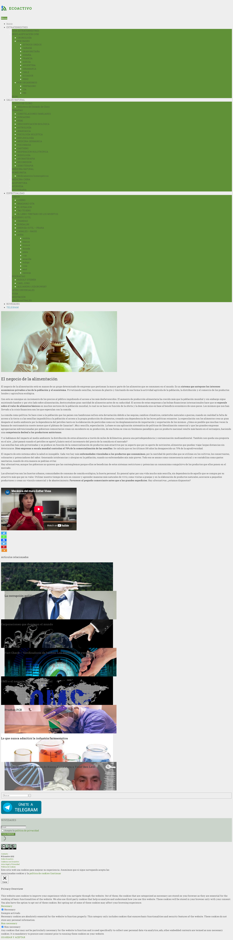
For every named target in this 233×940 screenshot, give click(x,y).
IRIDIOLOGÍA (23, 155)
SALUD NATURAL (15, 99)
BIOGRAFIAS (18, 276)
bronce (26, 245)
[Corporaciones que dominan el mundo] (57, 633)
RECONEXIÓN (24, 162)
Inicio (9, 23)
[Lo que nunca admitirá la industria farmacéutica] (57, 747)
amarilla (27, 259)
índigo (26, 262)
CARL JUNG (23, 283)
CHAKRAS (22, 220)
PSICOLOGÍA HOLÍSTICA (30, 134)
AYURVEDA (17, 186)
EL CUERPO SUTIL (21, 217)
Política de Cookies (8, 867)
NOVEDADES (13, 303)
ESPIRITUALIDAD (15, 193)
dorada (26, 248)
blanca (26, 241)
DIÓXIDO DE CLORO (22, 103)
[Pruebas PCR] (60, 718)
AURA (20, 234)
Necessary (10, 909)
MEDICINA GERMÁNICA (29, 141)
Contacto (4, 854)
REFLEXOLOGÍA (25, 137)
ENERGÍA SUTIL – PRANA (30, 227)
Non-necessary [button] (9, 923)
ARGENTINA (29, 65)
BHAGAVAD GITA (26, 203)
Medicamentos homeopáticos (33, 175)
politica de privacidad (27, 830)
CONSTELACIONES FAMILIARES (34, 113)
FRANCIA (27, 58)
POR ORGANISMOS (27, 82)
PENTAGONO (29, 86)
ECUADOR (28, 75)
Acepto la (21, 830)
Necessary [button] (6, 906)
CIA (24, 89)
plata (25, 252)
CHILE (26, 72)
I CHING (21, 200)
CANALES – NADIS (27, 231)
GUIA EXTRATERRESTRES (25, 30)
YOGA (15, 293)
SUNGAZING (23, 117)
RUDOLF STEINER (26, 279)
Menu (4, 18)
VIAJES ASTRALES (22, 300)
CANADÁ (27, 47)
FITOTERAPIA (19, 189)
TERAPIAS (17, 110)
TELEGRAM (12, 307)
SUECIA (27, 61)
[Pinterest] (3, 547)
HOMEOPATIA (19, 172)
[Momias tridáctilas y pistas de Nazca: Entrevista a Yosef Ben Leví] (60, 775)
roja (25, 255)
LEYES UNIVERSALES (23, 290)
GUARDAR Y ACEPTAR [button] (13, 937)
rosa (25, 265)
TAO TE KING (24, 210)
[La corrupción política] (60, 604)
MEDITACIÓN (18, 296)
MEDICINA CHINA (21, 179)
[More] (4, 550)
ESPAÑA (27, 55)
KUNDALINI (23, 224)
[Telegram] (3, 533)
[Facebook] (3, 540)
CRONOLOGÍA (24, 37)
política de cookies (39, 873)
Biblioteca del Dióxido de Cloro (33, 106)
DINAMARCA (29, 68)
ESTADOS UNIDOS (32, 44)
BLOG (15, 96)
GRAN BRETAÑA (31, 51)
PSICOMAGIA (24, 144)
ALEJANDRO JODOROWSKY (32, 286)
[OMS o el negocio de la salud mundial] (57, 690)
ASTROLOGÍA (24, 127)
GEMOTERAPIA (25, 165)
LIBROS (16, 196)
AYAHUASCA (24, 131)
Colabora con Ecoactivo (10, 862)
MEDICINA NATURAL (23, 169)
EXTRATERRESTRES (17, 27)
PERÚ (25, 79)
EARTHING (22, 148)
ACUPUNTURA (19, 182)
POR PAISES (23, 41)
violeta (26, 238)
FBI (24, 92)
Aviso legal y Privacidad (10, 864)
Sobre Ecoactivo (7, 859)
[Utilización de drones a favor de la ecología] (57, 576)
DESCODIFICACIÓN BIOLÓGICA (33, 124)
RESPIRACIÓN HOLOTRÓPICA (32, 151)
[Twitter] (3, 543)
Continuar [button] (55, 873)
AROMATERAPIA (26, 158)
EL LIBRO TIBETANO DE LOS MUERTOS (37, 214)
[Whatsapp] (3, 536)
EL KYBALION (24, 207)
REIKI (20, 120)
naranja (27, 272)
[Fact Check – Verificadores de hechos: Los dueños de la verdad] (60, 661)
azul (25, 269)
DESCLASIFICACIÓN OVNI (25, 34)
